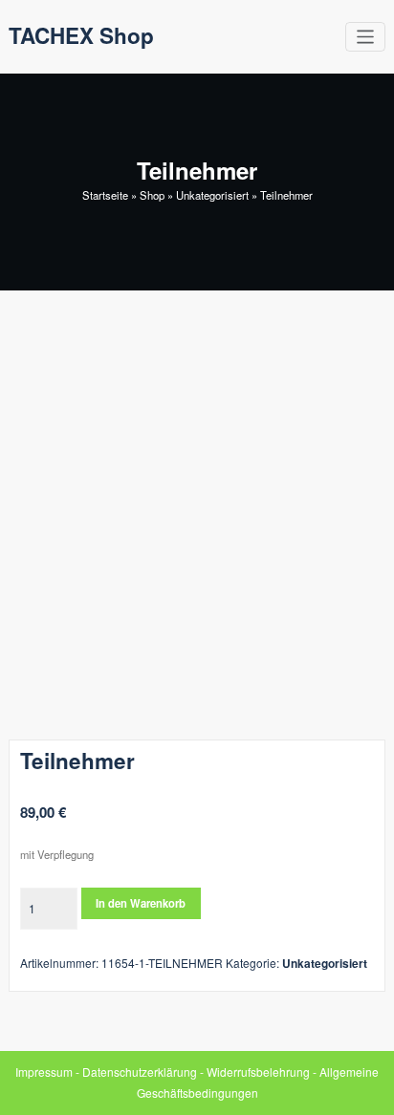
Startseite (105, 195)
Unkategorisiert (212, 195)
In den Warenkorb (141, 903)
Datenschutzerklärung (139, 1071)
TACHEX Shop (81, 35)
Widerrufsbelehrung (258, 1071)
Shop (152, 195)
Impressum (44, 1071)
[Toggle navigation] (365, 37)
